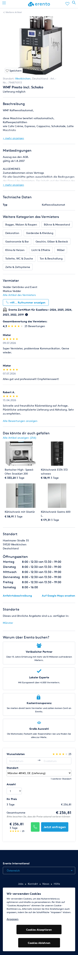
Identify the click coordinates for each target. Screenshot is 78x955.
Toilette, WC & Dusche (19, 258)
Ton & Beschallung (51, 258)
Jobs (20, 883)
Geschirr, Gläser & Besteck (52, 241)
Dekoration (12, 233)
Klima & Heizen (15, 250)
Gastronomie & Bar (17, 241)
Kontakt (33, 883)
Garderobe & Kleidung (39, 233)
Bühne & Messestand (57, 224)
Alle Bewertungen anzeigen (20, 420)
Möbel (61, 250)
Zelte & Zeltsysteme (17, 267)
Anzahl (11, 784)
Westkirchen (23, 78)
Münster (8, 622)
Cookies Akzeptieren (39, 929)
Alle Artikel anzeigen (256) (19, 437)
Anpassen (13, 919)
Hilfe (57, 883)
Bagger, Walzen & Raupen (21, 224)
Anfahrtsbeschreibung (17, 595)
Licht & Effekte (40, 250)
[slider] (16, 326)
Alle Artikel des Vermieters (19, 294)
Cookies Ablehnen (39, 942)
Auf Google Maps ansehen (58, 595)
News (45, 883)
